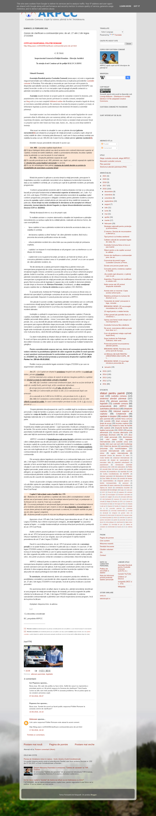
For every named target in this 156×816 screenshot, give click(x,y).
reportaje (123, 471)
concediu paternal (115, 508)
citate (103, 494)
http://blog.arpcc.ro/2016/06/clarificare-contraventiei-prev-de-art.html (50, 46)
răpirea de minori (106, 488)
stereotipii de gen (117, 524)
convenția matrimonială (118, 510)
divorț (102, 401)
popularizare (104, 465)
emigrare (114, 513)
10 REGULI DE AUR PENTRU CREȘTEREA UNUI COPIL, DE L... (117, 356)
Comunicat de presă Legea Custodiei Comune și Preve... (116, 261)
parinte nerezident (105, 520)
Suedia (116, 506)
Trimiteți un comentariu (36, 735)
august (107, 204)
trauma (119, 527)
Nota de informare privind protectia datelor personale (107, 577)
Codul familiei (105, 458)
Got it (137, 6)
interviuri (119, 515)
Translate (118, 35)
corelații (130, 510)
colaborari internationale (121, 458)
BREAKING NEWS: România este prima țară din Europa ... (117, 350)
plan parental (105, 419)
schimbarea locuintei (122, 488)
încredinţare (113, 490)
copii (102, 396)
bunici (115, 478)
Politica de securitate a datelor (104, 571)
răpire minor (128, 522)
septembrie (109, 201)
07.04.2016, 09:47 (36, 696)
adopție (130, 506)
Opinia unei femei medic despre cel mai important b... (117, 321)
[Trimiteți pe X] (45, 671)
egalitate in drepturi (108, 416)
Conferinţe (128, 444)
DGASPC (126, 474)
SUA (115, 492)
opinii (128, 517)
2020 (105, 179)
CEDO (120, 430)
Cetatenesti (121, 414)
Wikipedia (121, 587)
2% (101, 552)
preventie (122, 520)
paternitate (103, 485)
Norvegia (117, 504)
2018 (105, 182)
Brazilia (115, 501)
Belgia (108, 501)
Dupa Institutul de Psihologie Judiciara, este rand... (115, 339)
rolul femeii (120, 522)
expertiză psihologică (122, 462)
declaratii (105, 513)
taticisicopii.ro (105, 598)
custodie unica (122, 442)
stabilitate (105, 524)
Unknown (33, 719)
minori (115, 517)
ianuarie (108, 367)
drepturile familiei (121, 428)
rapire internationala (119, 453)
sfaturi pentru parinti (112, 393)
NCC (103, 492)
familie (102, 444)
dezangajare (111, 494)
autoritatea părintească (110, 409)
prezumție (104, 448)
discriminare (127, 437)
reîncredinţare (110, 522)
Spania (110, 506)
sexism (124, 499)
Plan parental (105, 164)
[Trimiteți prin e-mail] (40, 671)
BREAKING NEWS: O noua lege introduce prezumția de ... (116, 362)
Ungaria (123, 506)
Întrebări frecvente (107, 546)
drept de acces (106, 423)
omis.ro (103, 596)
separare (116, 499)
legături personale (107, 430)
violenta (130, 527)
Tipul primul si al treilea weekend (116, 237)
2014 (105, 374)
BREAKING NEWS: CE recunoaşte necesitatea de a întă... (117, 307)
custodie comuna (120, 403)
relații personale (110, 437)
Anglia (122, 490)
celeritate (129, 492)
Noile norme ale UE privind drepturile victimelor (114, 285)
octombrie (109, 198)
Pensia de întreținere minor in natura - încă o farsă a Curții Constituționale (52, 759)
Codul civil (104, 425)
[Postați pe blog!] (42, 671)
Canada (128, 501)
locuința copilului (122, 423)
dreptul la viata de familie (122, 425)
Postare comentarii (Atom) (45, 749)
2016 (105, 189)
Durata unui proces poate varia (116, 266)
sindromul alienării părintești (113, 398)
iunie (107, 211)
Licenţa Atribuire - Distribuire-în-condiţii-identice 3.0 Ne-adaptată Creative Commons (115, 99)
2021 (105, 176)
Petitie (130, 467)
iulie (106, 207)
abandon (119, 455)
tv (124, 527)
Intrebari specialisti (106, 476)
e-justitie (102, 497)
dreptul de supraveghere (120, 460)
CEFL (121, 501)
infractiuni (103, 515)
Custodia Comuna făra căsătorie (116, 325)
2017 (105, 185)
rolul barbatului (106, 499)
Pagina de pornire (58, 744)
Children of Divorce (122, 578)
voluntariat (103, 490)
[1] (25, 629)
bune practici (119, 469)
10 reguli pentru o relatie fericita (116, 311)
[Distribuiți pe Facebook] (47, 671)
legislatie (49, 674)
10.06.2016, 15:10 (36, 712)
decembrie (109, 191)
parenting (125, 446)
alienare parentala (38, 674)
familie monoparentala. (108, 483)
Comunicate (103, 504)
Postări (106, 144)
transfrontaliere (121, 448)
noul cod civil (114, 444)
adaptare (121, 492)
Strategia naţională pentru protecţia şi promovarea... (117, 227)
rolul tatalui (111, 439)
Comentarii (107, 148)
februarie (108, 223)
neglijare (109, 497)
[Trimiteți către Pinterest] (49, 671)
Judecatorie (121, 467)
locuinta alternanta (120, 432)
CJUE (113, 467)
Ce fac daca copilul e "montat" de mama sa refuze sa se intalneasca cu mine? (54, 780)
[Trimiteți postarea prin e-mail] (35, 671)
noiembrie (109, 195)
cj (103, 508)
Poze (124, 504)
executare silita (105, 462)
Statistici (129, 476)
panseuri (125, 483)
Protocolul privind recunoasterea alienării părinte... (116, 345)
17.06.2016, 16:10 (36, 730)
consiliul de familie (126, 478)
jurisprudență (105, 406)
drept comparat (122, 421)
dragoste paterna (123, 481)
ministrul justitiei (106, 517)
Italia (110, 504)
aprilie (107, 217)
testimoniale (111, 527)
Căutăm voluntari (106, 549)
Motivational (120, 476)
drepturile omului (106, 455)
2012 (105, 381)
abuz (130, 435)
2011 (105, 384)
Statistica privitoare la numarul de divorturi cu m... (117, 297)
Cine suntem (105, 541)
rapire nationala (115, 485)
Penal (109, 492)
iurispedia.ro (113, 471)
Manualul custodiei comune (110, 161)
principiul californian (126, 497)
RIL (122, 435)
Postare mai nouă (33, 744)
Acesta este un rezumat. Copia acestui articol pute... (116, 292)
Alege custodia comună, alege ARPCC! (115, 158)
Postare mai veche (84, 744)
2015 (105, 371)
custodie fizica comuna (123, 419)
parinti (115, 520)
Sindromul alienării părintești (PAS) (113, 167)
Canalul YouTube (124, 574)
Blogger (94, 795)
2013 (105, 377)
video (127, 455)
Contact (103, 555)
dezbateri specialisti (124, 494)
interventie (111, 515)
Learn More (125, 6)
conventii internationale (109, 451)
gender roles (125, 513)
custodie (107, 421)
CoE (130, 471)
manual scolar (128, 515)
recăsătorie (126, 485)
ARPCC (123, 406)
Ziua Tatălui (106, 478)
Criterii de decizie (110, 446)
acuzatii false (107, 469)
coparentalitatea (108, 481)
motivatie (122, 517)
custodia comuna (119, 396)
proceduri (103, 460)
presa (116, 497)
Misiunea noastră (106, 544)
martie (107, 220)
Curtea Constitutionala (111, 474)
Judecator (129, 490)
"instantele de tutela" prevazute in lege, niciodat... (117, 302)
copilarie (107, 428)
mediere (124, 416)
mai (106, 214)
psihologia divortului (108, 435)
